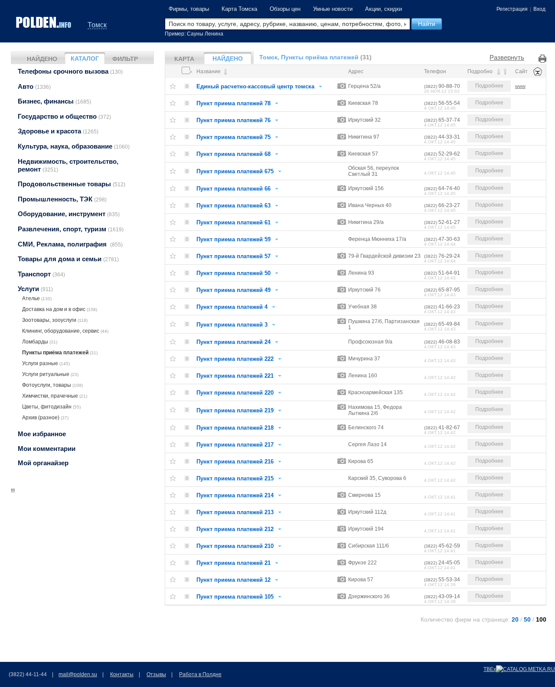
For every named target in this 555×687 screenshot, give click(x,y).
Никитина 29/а (366, 222)
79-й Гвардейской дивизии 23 (384, 256)
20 (515, 619)
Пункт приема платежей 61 (233, 222)
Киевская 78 (363, 103)
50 (527, 619)
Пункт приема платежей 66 (233, 188)
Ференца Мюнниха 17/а (377, 239)
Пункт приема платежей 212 (235, 529)
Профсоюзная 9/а (370, 342)
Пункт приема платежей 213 (235, 512)
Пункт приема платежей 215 (235, 478)
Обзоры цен (285, 9)
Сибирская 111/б (368, 546)
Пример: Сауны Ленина (194, 34)
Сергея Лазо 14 (367, 444)
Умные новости (333, 9)
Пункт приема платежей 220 (235, 392)
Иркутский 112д (367, 512)
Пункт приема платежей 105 (235, 596)
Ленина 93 (361, 273)
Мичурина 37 (364, 359)
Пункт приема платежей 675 (235, 171)
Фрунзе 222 (362, 563)
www (520, 86)
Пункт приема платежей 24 (233, 342)
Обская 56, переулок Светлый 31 (373, 171)
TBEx (489, 669)
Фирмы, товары (189, 9)
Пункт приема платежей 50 (233, 273)
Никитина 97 (363, 137)
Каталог (85, 58)
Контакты (122, 674)
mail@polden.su (78, 674)
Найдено (42, 58)
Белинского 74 (366, 428)
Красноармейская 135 (375, 392)
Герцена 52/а (364, 86)
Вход (539, 9)
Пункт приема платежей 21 (233, 563)
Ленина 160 (362, 376)
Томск (97, 25)
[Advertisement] (82, 549)
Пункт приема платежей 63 (233, 205)
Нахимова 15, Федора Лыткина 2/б (375, 410)
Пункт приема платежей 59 (233, 239)
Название (209, 71)
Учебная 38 (362, 307)
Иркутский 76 (364, 290)
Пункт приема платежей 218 (235, 428)
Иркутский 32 (364, 120)
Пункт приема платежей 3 (232, 324)
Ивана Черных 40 (370, 205)
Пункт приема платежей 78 (233, 103)
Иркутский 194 (366, 529)
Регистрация (512, 9)
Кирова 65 (360, 461)
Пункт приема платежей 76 (233, 120)
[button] (426, 23)
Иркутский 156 (366, 188)
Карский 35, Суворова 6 (377, 478)
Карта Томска (239, 9)
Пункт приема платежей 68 (233, 154)
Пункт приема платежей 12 (233, 580)
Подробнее (489, 86)
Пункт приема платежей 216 (235, 461)
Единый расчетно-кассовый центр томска (255, 86)
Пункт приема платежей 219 (235, 410)
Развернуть (507, 57)
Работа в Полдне (200, 674)
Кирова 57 (360, 580)
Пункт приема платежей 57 (233, 256)
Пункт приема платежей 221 (235, 376)
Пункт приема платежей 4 (232, 307)
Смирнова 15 (364, 495)
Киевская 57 (363, 154)
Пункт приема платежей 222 (235, 359)
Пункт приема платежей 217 (235, 444)
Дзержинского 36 (369, 596)
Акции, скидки (383, 9)
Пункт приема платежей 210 (235, 546)
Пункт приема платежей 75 (233, 137)
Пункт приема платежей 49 (233, 290)
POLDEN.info (44, 22)
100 (541, 619)
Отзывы (156, 674)
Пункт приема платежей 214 (235, 495)
